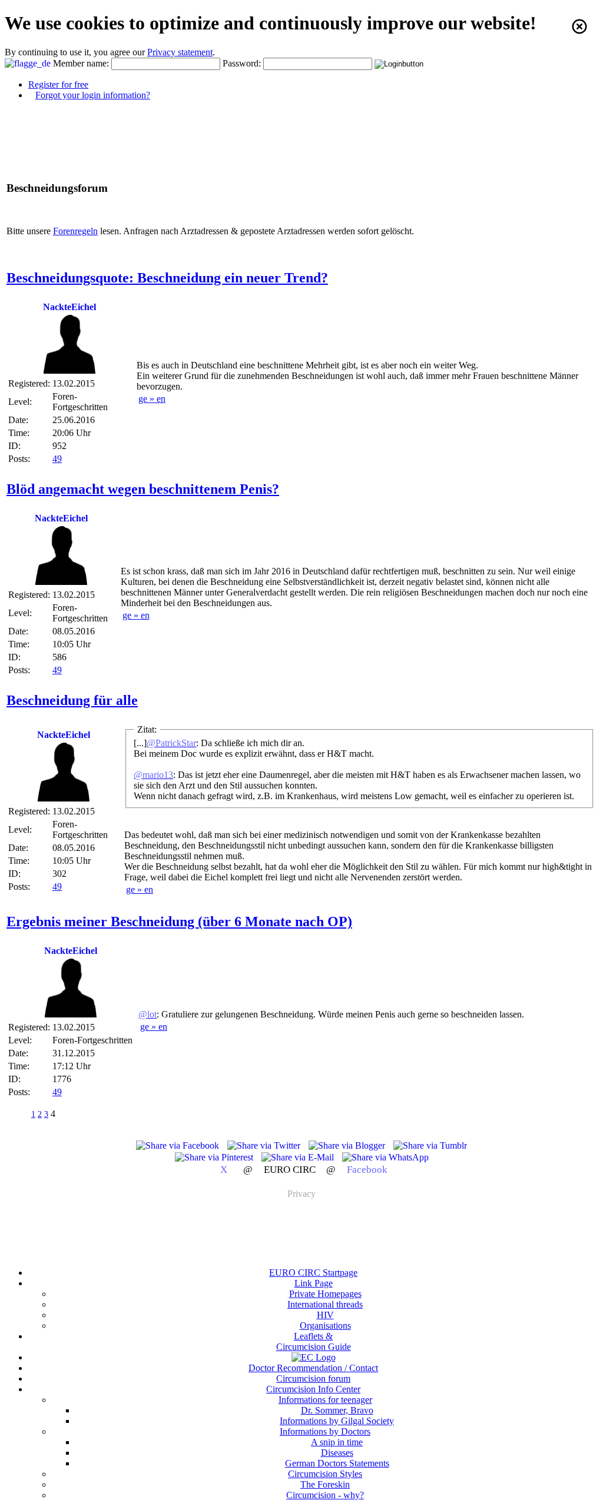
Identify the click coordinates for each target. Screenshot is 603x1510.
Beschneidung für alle (72, 700)
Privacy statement (180, 52)
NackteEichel (69, 307)
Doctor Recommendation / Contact (313, 1368)
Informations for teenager (325, 1400)
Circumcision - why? (325, 1495)
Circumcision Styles (325, 1474)
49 (57, 459)
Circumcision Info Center (313, 1389)
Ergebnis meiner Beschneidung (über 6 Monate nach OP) (179, 921)
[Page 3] (18, 1114)
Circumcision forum (313, 1378)
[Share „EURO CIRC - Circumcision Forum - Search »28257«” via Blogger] (348, 1145)
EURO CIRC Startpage (313, 1273)
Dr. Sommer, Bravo (337, 1410)
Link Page (313, 1283)
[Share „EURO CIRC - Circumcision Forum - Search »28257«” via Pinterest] (215, 1157)
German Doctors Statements (337, 1463)
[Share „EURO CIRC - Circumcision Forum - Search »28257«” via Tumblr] (430, 1145)
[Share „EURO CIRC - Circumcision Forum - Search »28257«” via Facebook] (178, 1145)
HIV (325, 1315)
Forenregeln (75, 231)
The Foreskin (325, 1484)
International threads (325, 1304)
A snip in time (337, 1442)
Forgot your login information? (92, 95)
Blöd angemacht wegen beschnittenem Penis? (142, 489)
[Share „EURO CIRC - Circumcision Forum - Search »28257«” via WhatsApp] (385, 1157)
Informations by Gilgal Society (337, 1421)
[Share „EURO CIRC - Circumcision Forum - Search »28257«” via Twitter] (265, 1145)
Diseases (337, 1453)
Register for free (58, 84)
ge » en (151, 399)
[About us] (313, 1357)
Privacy (301, 1194)
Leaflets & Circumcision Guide (313, 1341)
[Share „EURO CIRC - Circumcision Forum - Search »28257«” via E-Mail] (298, 1157)
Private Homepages (325, 1294)
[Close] (579, 26)
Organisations (325, 1326)
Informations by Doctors (325, 1431)
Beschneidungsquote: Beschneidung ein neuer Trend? (167, 277)
